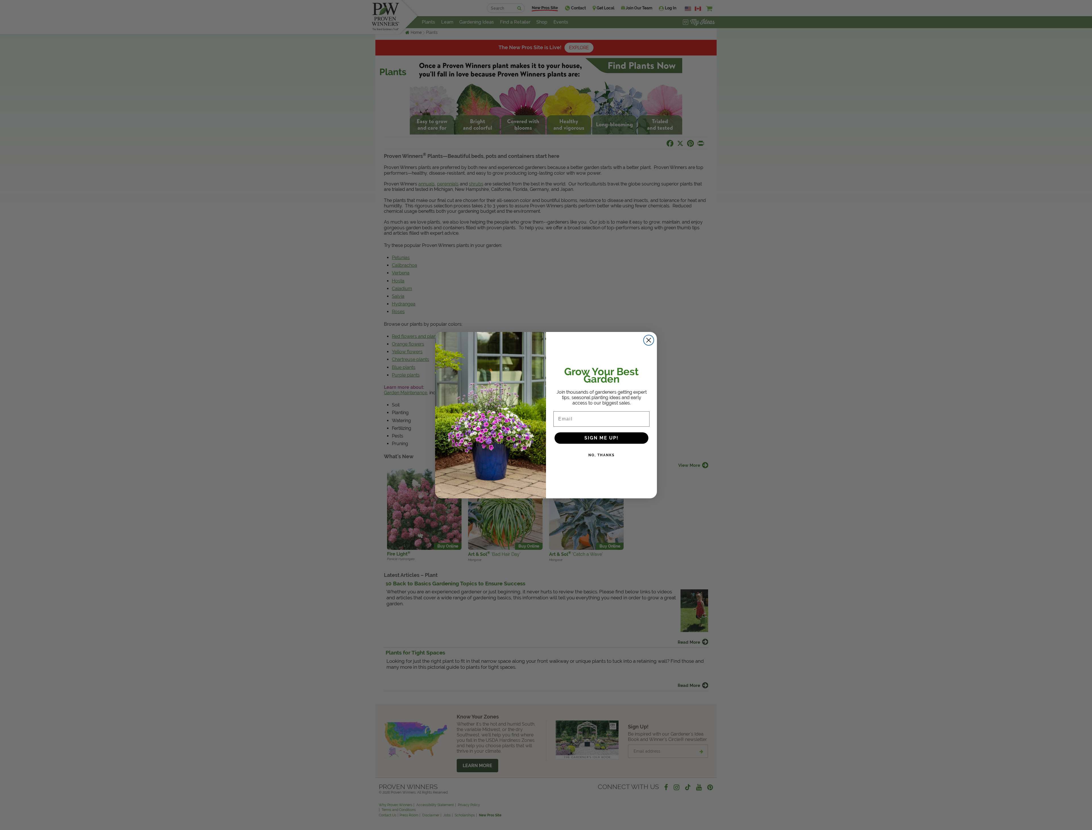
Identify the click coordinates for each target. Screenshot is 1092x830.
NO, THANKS (601, 455)
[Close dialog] (648, 340)
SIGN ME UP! (601, 438)
